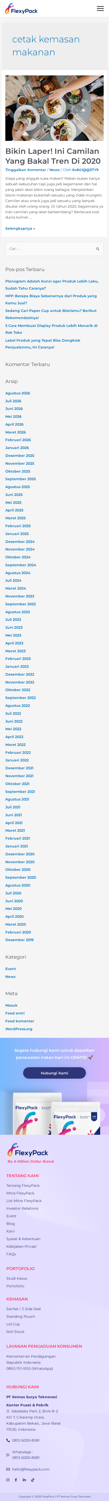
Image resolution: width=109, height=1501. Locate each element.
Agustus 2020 (17, 885)
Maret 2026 (15, 432)
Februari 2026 (18, 440)
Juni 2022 (14, 721)
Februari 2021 (17, 838)
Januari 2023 (17, 666)
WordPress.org (18, 1029)
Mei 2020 (13, 909)
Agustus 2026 (17, 393)
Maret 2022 (15, 745)
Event (10, 969)
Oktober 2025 (17, 471)
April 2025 (14, 510)
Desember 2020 (19, 854)
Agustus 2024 (17, 573)
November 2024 (20, 549)
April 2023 (14, 643)
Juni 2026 (14, 409)
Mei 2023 (13, 635)
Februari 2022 (18, 752)
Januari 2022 (17, 760)
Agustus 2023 (17, 612)
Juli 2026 (13, 401)
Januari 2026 (17, 448)
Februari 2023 (18, 659)
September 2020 (20, 877)
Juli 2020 (13, 893)
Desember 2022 (19, 674)
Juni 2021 (13, 815)
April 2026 (14, 424)
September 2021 (20, 792)
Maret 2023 (15, 651)
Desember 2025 (19, 456)
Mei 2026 (13, 416)
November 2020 (19, 862)
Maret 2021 (15, 830)
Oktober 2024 (18, 557)
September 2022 (20, 698)
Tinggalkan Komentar (25, 170)
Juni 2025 (14, 495)
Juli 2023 (13, 620)
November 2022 (19, 682)
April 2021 (14, 823)
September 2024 (20, 565)
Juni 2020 (14, 901)
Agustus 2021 (17, 799)
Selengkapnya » (20, 228)
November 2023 (19, 596)
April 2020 (14, 916)
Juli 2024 (13, 580)
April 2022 (14, 737)
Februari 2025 (18, 526)
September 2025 (20, 479)
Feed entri (15, 1013)
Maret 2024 (15, 588)
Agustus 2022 (17, 706)
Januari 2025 (17, 534)
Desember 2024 (20, 542)
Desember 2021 (19, 768)
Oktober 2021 (17, 784)
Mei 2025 (13, 503)
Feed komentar (19, 1021)
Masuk (11, 1005)
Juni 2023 (14, 627)
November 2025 (19, 463)
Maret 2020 (15, 924)
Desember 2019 (19, 940)
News (54, 170)
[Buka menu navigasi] (100, 8)
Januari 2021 (16, 846)
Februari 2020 (18, 932)
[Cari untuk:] (54, 249)
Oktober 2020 (17, 870)
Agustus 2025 (17, 487)
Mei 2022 (13, 729)
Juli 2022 (13, 713)
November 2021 (19, 776)
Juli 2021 (12, 807)
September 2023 (20, 604)
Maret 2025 (15, 518)
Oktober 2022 (17, 690)
